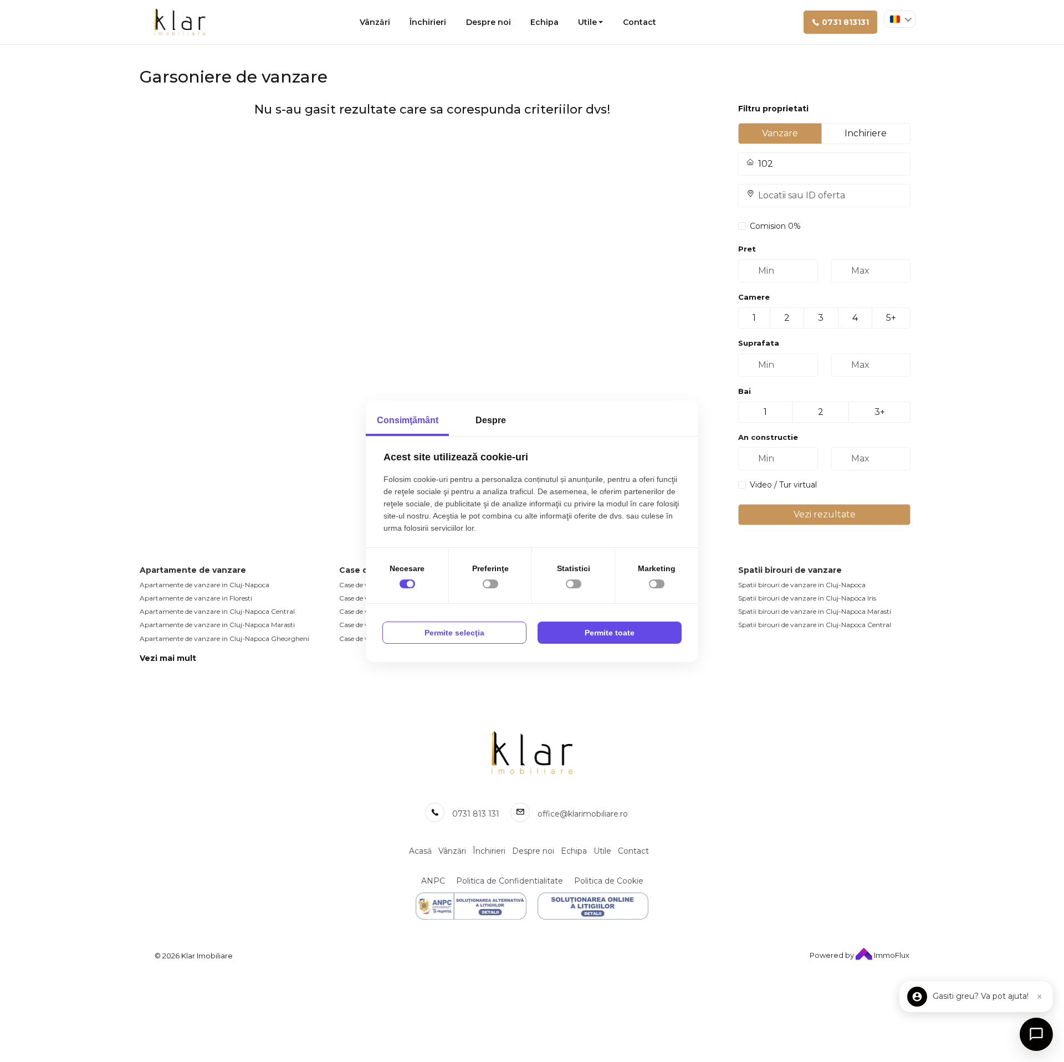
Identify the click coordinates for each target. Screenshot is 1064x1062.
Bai (744, 391)
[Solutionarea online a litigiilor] (593, 906)
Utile (587, 22)
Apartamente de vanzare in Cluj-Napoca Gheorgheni (224, 638)
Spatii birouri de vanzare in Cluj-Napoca (802, 585)
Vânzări (375, 22)
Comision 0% (775, 226)
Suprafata (758, 342)
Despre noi (488, 22)
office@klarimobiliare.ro (583, 814)
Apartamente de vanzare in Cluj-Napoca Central (217, 611)
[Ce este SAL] (471, 906)
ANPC (433, 881)
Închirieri (428, 22)
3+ (879, 412)
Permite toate (610, 632)
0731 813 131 (475, 814)
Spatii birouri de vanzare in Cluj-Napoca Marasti (814, 611)
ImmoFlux (890, 955)
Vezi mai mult (168, 658)
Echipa (544, 22)
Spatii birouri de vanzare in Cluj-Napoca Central (814, 624)
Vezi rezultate (825, 514)
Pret (747, 248)
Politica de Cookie (608, 881)
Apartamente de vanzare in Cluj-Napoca (204, 585)
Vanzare (780, 133)
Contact (639, 22)
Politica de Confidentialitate (509, 881)
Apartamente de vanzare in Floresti (196, 598)
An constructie (768, 437)
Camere (754, 297)
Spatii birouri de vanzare (790, 570)
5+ (891, 317)
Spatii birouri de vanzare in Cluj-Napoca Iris (807, 598)
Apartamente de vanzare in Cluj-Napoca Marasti (217, 624)
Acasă (420, 851)
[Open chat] (1036, 1034)
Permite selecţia (454, 632)
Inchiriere (866, 133)
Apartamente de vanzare (193, 570)
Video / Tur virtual (783, 485)
